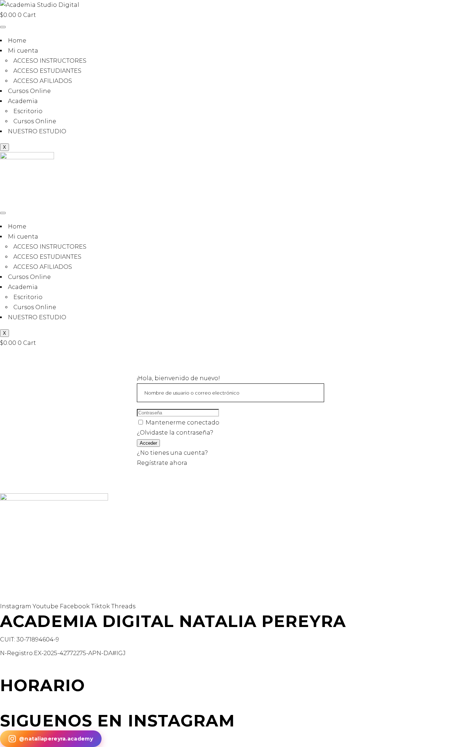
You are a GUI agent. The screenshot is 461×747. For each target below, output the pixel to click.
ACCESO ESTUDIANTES (47, 70)
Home (17, 40)
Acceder (148, 443)
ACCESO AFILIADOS (42, 80)
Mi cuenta (23, 50)
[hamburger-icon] (3, 27)
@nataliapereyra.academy (56, 738)
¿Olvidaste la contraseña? (175, 432)
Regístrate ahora (162, 462)
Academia (23, 101)
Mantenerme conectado (182, 422)
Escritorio (27, 111)
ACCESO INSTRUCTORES (49, 60)
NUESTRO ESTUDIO (37, 131)
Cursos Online (29, 91)
